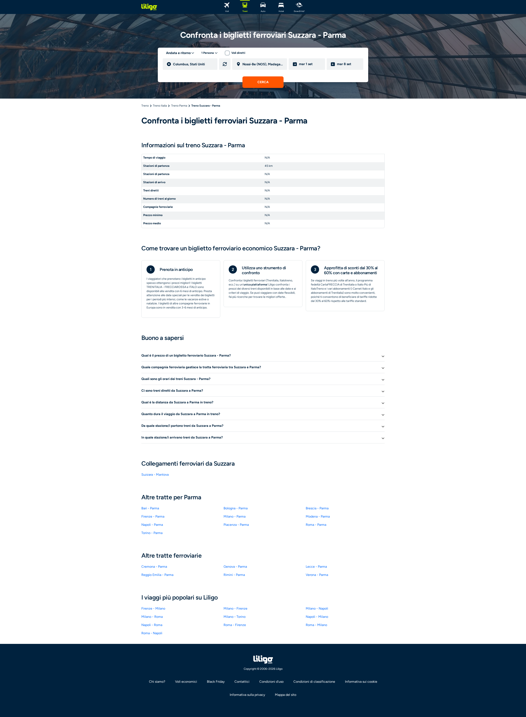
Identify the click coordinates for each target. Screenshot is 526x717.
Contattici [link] (241, 682)
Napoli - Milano (317, 617)
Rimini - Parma (234, 575)
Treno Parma (179, 105)
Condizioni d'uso (271, 682)
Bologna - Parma (236, 508)
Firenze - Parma (152, 516)
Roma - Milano (316, 625)
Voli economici (186, 682)
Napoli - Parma (152, 525)
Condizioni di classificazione (314, 682)
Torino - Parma (152, 533)
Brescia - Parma (317, 508)
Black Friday (216, 682)
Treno (145, 105)
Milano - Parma (235, 516)
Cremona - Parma (154, 567)
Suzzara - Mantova (155, 474)
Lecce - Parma (316, 567)
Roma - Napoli (151, 633)
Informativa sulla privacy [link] (247, 695)
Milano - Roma (152, 617)
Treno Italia (160, 105)
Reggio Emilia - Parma (157, 575)
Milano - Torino (235, 617)
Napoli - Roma (151, 625)
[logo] (149, 7)
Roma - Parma (316, 525)
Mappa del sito (285, 695)
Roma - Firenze (235, 625)
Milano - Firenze (235, 608)
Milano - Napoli (317, 608)
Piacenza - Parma (236, 525)
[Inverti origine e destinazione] (225, 64)
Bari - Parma (150, 508)
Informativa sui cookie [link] (361, 682)
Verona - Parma (317, 575)
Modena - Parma (318, 516)
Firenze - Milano (153, 608)
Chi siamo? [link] (157, 682)
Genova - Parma (235, 567)
